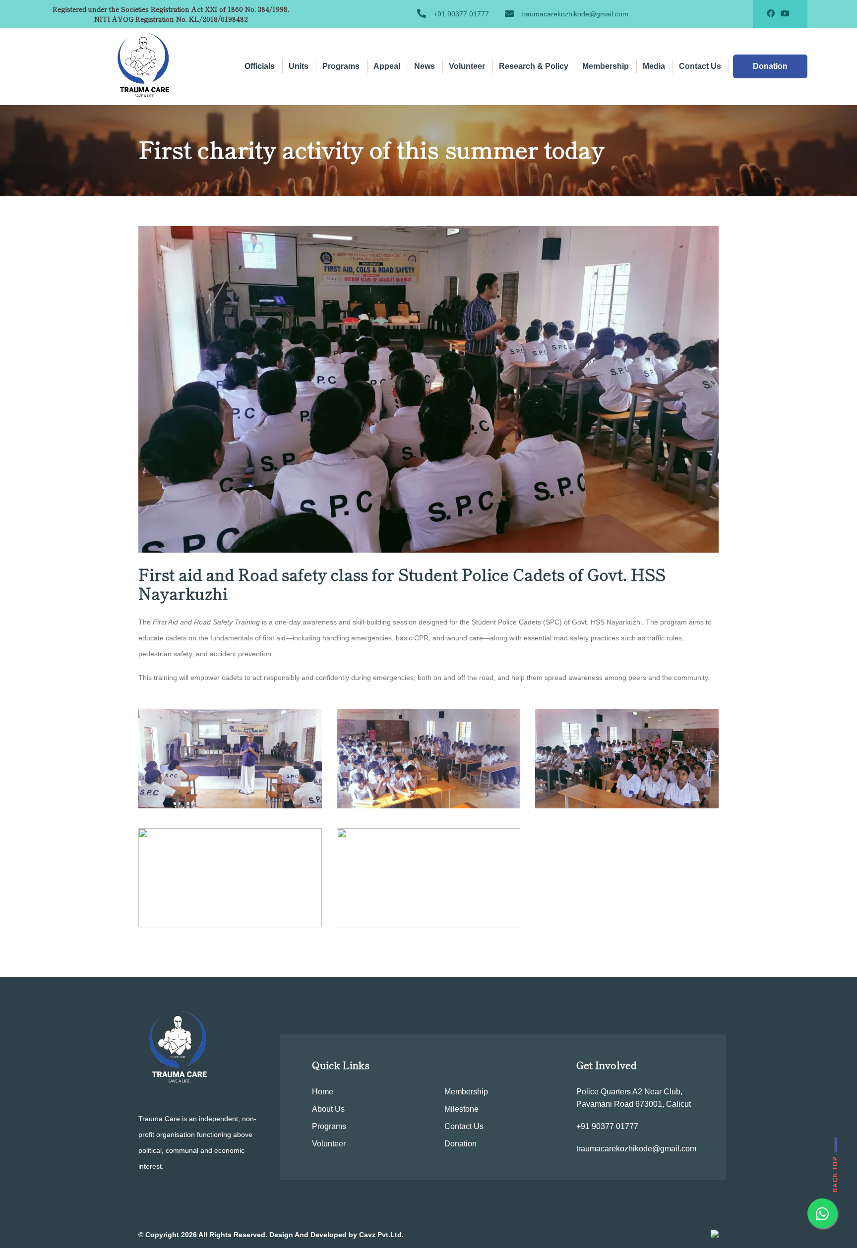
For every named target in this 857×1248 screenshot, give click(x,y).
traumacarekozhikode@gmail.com (574, 14)
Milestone (461, 1109)
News (424, 66)
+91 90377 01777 (461, 14)
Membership (605, 66)
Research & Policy (533, 66)
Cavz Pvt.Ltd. (381, 1235)
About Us (328, 1109)
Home (322, 1091)
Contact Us (700, 66)
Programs (341, 66)
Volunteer (467, 66)
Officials (260, 66)
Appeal (386, 66)
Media (654, 66)
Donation (460, 1143)
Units (298, 66)
